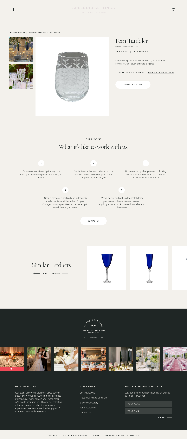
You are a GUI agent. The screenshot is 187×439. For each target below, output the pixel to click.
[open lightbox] (21, 49)
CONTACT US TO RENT (133, 85)
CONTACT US (94, 221)
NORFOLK (134, 435)
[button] (36, 273)
